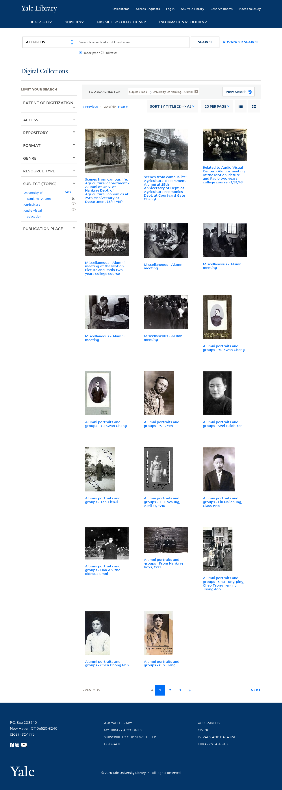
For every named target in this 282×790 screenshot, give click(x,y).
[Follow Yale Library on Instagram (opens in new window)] (17, 745)
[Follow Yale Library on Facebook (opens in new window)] (12, 745)
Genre (30, 158)
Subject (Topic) (40, 183)
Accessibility (209, 723)
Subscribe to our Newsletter (130, 737)
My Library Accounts (123, 730)
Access (30, 119)
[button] (205, 42)
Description (91, 53)
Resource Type (39, 171)
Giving (204, 730)
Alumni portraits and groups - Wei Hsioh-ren (223, 424)
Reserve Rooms (221, 9)
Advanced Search (240, 42)
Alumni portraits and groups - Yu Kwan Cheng (224, 348)
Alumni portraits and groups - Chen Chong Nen (107, 663)
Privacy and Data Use (217, 737)
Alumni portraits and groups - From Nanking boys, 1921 (163, 563)
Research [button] (40, 22)
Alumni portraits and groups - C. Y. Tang (161, 663)
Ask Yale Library (192, 9)
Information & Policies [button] (181, 22)
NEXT (256, 690)
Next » (123, 106)
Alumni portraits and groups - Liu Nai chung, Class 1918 (222, 502)
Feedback (112, 744)
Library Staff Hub (213, 744)
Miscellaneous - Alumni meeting (163, 266)
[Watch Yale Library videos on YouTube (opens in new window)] (24, 745)
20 (215, 106)
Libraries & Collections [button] (120, 22)
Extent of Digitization (48, 102)
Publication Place (43, 228)
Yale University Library (39, 8)
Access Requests (147, 9)
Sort (170, 106)
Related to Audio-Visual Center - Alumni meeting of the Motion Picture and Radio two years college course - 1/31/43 (224, 174)
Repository (35, 132)
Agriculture (32, 204)
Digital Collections (44, 71)
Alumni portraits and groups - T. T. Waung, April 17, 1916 (162, 502)
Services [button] (73, 22)
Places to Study (250, 9)
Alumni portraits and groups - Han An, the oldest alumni (103, 570)
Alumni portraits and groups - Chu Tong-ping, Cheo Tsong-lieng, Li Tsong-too (223, 583)
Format (32, 145)
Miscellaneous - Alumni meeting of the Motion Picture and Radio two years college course (104, 268)
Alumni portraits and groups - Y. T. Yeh (161, 424)
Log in (170, 9)
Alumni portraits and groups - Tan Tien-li (103, 500)
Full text (110, 53)
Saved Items (120, 9)
